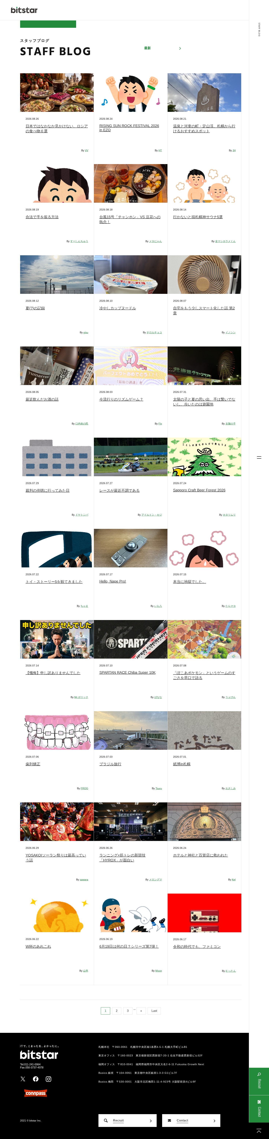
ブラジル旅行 (110, 764)
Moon (158, 970)
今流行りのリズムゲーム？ (121, 399)
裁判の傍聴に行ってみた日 (48, 490)
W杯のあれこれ (38, 946)
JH (234, 150)
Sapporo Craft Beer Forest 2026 (199, 490)
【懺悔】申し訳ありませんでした (53, 673)
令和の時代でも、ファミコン (197, 947)
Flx (160, 423)
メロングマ (155, 879)
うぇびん (230, 697)
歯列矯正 (33, 764)
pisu (85, 332)
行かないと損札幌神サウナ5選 (198, 217)
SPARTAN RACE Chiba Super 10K (127, 672)
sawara (84, 879)
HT (160, 150)
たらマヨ (230, 605)
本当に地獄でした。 (189, 582)
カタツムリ (229, 514)
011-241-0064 (32, 1064)
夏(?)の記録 (35, 308)
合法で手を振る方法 (42, 217)
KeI (234, 879)
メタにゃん (155, 241)
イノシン (230, 332)
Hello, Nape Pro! (112, 581)
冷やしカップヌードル (117, 308)
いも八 (158, 605)
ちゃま (84, 605)
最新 (147, 48)
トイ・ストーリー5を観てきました (54, 582)
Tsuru (159, 788)
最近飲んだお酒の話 (42, 399)
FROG (84, 788)
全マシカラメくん (225, 241)
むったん (231, 970)
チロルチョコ (154, 332)
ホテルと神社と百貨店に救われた (200, 855)
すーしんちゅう (79, 241)
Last (154, 1010)
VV (86, 150)
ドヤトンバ (81, 514)
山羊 (85, 970)
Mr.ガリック (81, 697)
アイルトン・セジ (151, 514)
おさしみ (230, 788)
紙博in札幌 (181, 764)
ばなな (158, 697)
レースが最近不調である (119, 490)
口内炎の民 (81, 423)
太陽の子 (230, 423)
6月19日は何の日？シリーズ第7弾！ (129, 946)
